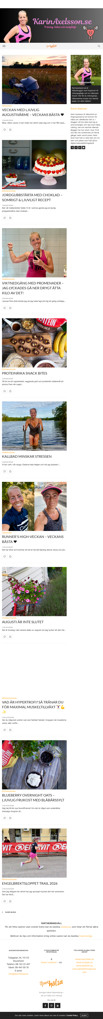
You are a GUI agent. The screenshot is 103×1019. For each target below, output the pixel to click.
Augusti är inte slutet (23, 622)
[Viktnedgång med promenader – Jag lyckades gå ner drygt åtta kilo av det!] (34, 252)
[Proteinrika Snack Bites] (34, 342)
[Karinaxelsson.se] (51, 25)
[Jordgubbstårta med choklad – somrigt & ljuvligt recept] (34, 164)
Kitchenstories (9, 190)
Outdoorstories (9, 617)
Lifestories (7, 105)
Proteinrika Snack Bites (24, 373)
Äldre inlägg (10, 912)
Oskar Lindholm (49, 962)
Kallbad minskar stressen (27, 456)
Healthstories (8, 279)
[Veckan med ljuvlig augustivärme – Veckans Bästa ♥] (34, 79)
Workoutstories (9, 698)
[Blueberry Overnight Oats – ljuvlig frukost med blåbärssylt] (34, 764)
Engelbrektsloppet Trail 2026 (30, 883)
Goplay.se (66, 926)
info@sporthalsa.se (18, 973)
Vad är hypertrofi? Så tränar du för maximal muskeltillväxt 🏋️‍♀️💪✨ (33, 707)
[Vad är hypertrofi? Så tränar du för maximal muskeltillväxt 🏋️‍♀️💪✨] (34, 671)
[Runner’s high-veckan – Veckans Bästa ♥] (34, 506)
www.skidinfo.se (84, 965)
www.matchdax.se (84, 959)
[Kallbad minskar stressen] (34, 426)
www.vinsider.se (84, 962)
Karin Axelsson (79, 108)
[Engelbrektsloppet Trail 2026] (34, 853)
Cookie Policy (72, 1015)
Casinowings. (86, 936)
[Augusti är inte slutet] (34, 591)
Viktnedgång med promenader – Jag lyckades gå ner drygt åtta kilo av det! (33, 288)
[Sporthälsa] (51, 46)
